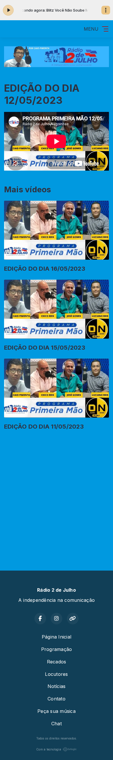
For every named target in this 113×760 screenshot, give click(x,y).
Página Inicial (56, 637)
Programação (56, 649)
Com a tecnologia (48, 749)
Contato (56, 699)
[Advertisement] (56, 495)
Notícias (57, 686)
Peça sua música (56, 711)
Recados (56, 662)
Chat (56, 723)
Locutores (56, 674)
